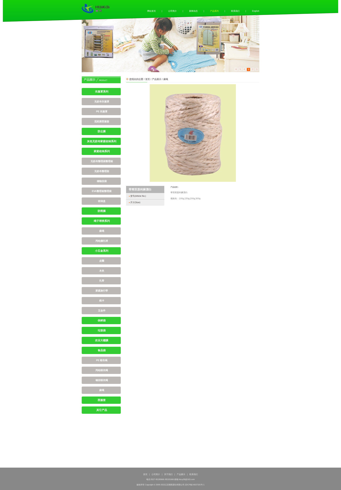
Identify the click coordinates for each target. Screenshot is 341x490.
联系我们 (235, 11)
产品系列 (214, 11)
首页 (147, 79)
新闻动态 (193, 11)
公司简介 (172, 11)
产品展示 (156, 79)
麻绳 (165, 79)
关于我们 (168, 474)
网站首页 (151, 11)
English (255, 11)
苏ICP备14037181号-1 (194, 485)
